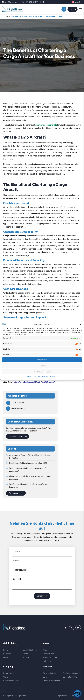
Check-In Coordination (51, 681)
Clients (6, 677)
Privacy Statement (42, 376)
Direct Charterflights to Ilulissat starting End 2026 (28, 463)
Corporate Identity (70, 677)
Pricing (71, 9)
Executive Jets (48, 654)
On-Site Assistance (70, 673)
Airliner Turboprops (50, 657)
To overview (13, 493)
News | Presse (8, 673)
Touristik (26, 657)
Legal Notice (62, 696)
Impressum (53, 376)
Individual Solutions (30, 650)
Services (26, 654)
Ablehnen (42, 366)
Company (7, 654)
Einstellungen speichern (42, 372)
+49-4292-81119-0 (31, 2)
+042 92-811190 (17, 403)
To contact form (15, 436)
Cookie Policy (31, 376)
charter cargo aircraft (46, 125)
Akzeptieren (42, 360)
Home (6, 16)
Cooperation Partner (11, 681)
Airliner (45, 650)
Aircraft (6, 657)
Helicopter (47, 661)
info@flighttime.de (11, 2)
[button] (81, 325)
